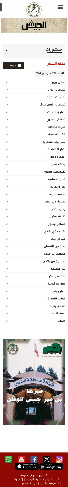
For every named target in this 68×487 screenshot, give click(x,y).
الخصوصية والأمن (50, 483)
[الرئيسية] (34, 10)
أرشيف (13, 65)
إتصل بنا (18, 479)
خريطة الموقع (29, 483)
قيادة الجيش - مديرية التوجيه (43, 479)
